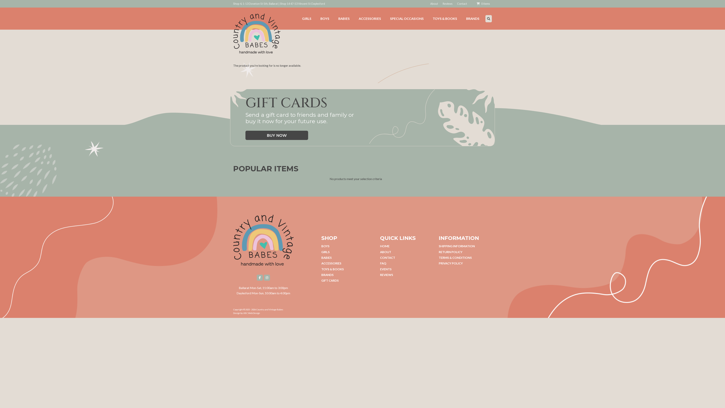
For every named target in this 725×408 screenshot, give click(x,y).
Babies (326, 257)
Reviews (448, 3)
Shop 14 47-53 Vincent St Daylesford (302, 3)
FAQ (383, 263)
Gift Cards (330, 280)
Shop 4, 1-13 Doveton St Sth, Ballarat (255, 3)
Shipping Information (457, 246)
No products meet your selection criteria (356, 179)
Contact (462, 3)
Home (384, 246)
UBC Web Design (251, 313)
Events (386, 269)
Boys (325, 246)
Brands (327, 275)
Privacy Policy (451, 263)
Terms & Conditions (455, 257)
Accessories (331, 263)
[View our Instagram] (267, 278)
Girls (325, 252)
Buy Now (277, 135)
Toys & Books (332, 269)
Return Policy (450, 252)
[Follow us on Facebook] (260, 278)
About (434, 3)
